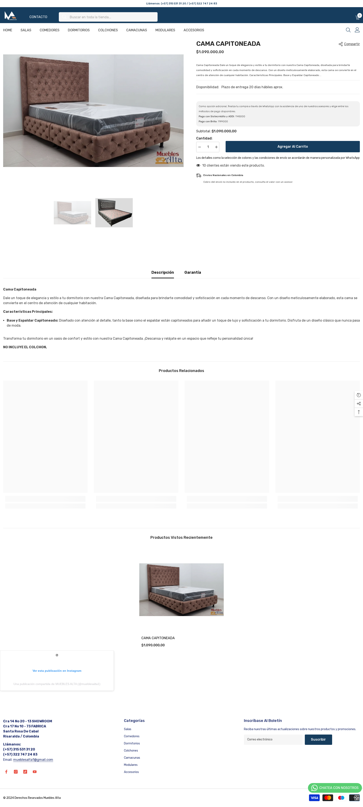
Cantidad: (204, 138)
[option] (93, 110)
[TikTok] (25, 772)
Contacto (38, 17)
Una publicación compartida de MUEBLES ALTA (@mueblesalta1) (56, 684)
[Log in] (357, 29)
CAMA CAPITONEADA (158, 638)
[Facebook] (6, 772)
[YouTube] (35, 772)
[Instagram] (16, 772)
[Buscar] (108, 17)
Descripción (162, 272)
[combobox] (112, 17)
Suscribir (318, 739)
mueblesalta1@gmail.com (33, 760)
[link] (45, 499)
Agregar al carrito (293, 147)
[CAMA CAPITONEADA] (181, 589)
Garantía (192, 272)
